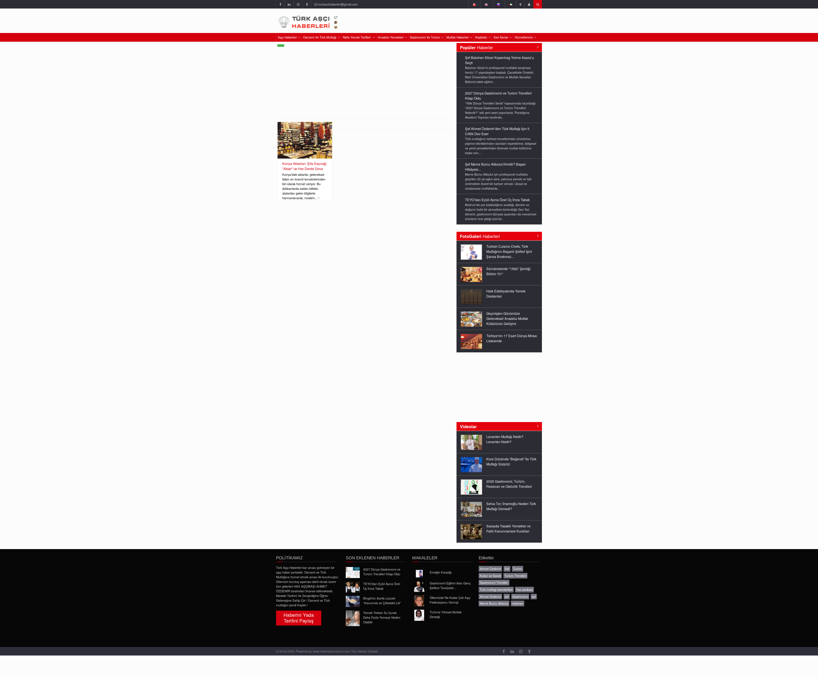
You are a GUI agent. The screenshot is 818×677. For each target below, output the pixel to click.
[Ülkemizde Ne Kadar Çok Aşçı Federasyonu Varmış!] (419, 600)
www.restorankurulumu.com (331, 651)
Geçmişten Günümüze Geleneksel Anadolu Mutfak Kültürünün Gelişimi (507, 296)
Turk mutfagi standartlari (496, 589)
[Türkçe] (474, 4)
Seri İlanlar (501, 37)
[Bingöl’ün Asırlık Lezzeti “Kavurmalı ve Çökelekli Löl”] (353, 601)
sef (507, 596)
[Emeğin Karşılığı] (419, 574)
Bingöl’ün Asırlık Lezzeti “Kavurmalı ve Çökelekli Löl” (382, 600)
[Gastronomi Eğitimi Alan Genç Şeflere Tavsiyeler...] (419, 586)
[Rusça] (498, 4)
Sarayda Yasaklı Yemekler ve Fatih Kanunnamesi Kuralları (508, 506)
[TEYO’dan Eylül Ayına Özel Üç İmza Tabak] (353, 587)
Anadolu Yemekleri (390, 37)
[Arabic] (510, 4)
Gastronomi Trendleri (494, 582)
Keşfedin (481, 37)
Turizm (517, 568)
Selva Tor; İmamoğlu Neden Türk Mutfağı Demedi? (511, 484)
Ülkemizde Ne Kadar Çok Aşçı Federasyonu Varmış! (450, 599)
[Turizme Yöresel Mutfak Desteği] (419, 615)
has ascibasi (524, 589)
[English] (486, 4)
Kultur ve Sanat (490, 575)
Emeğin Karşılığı (441, 572)
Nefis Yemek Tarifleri (357, 37)
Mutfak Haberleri (457, 37)
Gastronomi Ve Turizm (425, 37)
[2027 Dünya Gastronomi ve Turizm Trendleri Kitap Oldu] (353, 572)
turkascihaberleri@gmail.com (338, 4)
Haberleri (480, 236)
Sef (507, 568)
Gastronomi (520, 596)
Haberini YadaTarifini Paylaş (299, 617)
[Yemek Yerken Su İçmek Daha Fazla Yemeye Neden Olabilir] (353, 618)
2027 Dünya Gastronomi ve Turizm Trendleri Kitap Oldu (381, 571)
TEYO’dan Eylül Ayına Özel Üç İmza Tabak (497, 164)
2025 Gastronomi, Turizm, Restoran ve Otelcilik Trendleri (509, 462)
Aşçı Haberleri (287, 37)
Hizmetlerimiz (524, 37)
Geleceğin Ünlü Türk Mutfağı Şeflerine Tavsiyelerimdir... (507, 529)
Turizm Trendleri (515, 575)
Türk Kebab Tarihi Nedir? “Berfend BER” (505, 338)
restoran (517, 603)
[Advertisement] (491, 22)
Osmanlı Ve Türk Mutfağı (319, 37)
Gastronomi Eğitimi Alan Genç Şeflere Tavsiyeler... (450, 585)
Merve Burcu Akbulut (494, 603)
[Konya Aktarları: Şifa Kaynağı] (305, 140)
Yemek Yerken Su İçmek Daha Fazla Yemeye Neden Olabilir (381, 617)
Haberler (476, 47)
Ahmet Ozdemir (490, 568)
